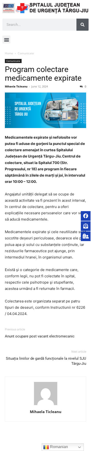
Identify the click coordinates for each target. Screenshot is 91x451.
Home (9, 53)
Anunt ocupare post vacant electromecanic (39, 336)
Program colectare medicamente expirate (43, 74)
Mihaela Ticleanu (16, 86)
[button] (6, 39)
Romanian (58, 447)
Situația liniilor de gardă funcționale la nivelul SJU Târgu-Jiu (46, 361)
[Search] (82, 25)
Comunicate (26, 53)
